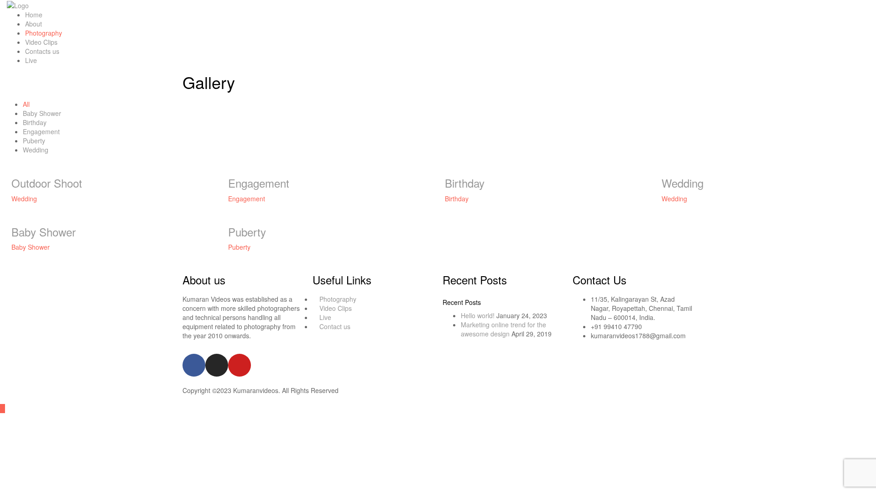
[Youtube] (239, 365)
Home (33, 14)
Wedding (35, 149)
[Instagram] (216, 365)
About (33, 23)
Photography (43, 32)
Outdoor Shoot (46, 183)
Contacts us (42, 51)
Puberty (34, 140)
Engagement (41, 131)
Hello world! (478, 315)
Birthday (35, 122)
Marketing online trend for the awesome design (503, 329)
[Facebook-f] (193, 365)
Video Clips (41, 42)
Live (31, 60)
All (26, 104)
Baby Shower (42, 113)
